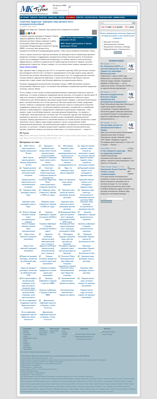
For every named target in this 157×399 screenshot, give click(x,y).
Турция (26, 138)
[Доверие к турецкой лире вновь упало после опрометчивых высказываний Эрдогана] (48, 146)
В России (26, 332)
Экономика (70, 17)
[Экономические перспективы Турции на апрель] (68, 278)
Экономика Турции (50, 138)
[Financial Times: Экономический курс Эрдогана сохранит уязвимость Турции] (68, 256)
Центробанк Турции (36, 138)
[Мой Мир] (29, 33)
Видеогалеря (43, 332)
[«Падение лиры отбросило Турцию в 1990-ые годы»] (48, 190)
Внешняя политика (111, 42)
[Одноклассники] (26, 33)
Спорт (25, 340)
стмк (59, 138)
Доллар (26, 135)
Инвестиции (33, 135)
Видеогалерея (27, 349)
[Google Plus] (34, 33)
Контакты (65, 332)
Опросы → (130, 56)
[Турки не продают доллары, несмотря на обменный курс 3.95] (29, 256)
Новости (34, 17)
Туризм (61, 17)
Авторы (52, 332)
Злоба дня (26, 345)
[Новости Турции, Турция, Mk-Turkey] (107, 332)
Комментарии (119, 17)
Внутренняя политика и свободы (117, 47)
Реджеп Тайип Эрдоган (79, 135)
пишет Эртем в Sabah (28, 67)
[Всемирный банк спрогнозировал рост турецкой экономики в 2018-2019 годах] (68, 212)
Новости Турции (64, 135)
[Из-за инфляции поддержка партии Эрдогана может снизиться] (29, 300)
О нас (63, 331)
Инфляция (42, 135)
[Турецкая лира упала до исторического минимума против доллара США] (87, 190)
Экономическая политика (114, 44)
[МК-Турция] (35, 9)
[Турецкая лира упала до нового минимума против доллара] (68, 190)
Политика (43, 17)
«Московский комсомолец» (68, 356)
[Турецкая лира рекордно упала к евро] (29, 190)
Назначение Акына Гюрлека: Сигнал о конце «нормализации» (114, 171)
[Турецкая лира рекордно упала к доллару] (87, 256)
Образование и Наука (30, 338)
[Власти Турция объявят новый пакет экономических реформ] (29, 212)
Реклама (64, 334)
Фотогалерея (27, 347)
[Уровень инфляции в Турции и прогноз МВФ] (48, 278)
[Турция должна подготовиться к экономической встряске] (29, 168)
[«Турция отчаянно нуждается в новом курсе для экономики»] (48, 256)
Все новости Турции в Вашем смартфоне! (35, 352)
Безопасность (91, 17)
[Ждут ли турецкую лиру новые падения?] (68, 168)
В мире (25, 336)
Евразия (25, 331)
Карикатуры (43, 334)
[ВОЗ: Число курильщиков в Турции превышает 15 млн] (29, 146)
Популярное (27, 334)
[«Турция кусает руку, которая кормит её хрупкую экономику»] (87, 278)
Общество (52, 17)
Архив (64, 336)
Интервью (26, 343)
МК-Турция (24, 17)
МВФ (48, 135)
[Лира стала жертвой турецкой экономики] (29, 234)
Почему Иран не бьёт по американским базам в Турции (111, 127)
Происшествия (105, 17)
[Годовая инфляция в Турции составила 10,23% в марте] (48, 212)
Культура (80, 17)
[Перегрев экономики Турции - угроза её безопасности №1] (87, 234)
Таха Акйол (105, 148)
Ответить (117, 52)
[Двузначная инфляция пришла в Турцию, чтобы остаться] (48, 300)
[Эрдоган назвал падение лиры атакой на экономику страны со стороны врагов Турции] (87, 146)
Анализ (25, 342)
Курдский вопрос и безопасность (117, 49)
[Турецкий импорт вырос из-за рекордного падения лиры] (87, 168)
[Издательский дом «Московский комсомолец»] (84, 334)
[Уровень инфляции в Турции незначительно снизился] (87, 212)
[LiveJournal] (31, 33)
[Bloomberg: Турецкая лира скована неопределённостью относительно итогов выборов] (68, 146)
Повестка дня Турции (109, 167)
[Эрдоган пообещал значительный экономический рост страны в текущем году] (48, 234)
